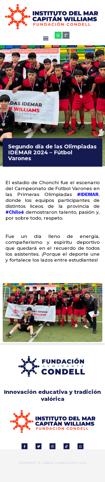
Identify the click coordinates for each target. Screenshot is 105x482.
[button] (45, 38)
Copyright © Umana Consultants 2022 (52, 463)
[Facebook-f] (24, 446)
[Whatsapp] (58, 35)
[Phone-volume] (65, 35)
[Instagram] (52, 446)
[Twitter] (38, 446)
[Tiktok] (66, 446)
